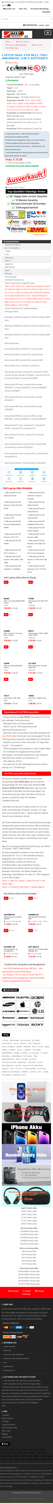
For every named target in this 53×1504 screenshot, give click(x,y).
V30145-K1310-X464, (9, 1062)
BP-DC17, (23, 1043)
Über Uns (23, 9)
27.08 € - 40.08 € (27, 1449)
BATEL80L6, (6, 1056)
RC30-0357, (37, 1043)
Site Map (5, 1421)
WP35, (34, 1047)
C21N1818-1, (32, 1062)
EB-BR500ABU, (17, 1056)
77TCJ (23, 299)
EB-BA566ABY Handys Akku (29, 1281)
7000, (35, 1056)
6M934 (12, 299)
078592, (4, 1050)
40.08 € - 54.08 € (39, 1449)
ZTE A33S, (44, 1053)
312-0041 (26, 107)
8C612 (48, 299)
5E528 (34, 296)
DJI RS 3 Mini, (41, 1069)
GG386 (6, 663)
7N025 (29, 299)
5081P (12, 296)
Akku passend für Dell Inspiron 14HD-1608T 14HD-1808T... (14, 560)
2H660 (20, 103)
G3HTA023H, (27, 1056)
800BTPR (36, 299)
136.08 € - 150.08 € (33, 1456)
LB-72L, (16, 1043)
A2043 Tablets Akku (29, 1214)
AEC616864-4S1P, (8, 1065)
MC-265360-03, (7, 1075)
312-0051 (34, 107)
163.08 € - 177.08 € (6, 1459)
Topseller (5, 1415)
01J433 (19, 305)
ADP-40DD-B (33, 947)
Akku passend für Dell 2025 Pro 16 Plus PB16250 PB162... (13, 505)
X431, (40, 1072)
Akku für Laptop (22, 42)
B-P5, (30, 1043)
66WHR (13, 305)
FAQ (41, 1499)
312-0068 (35, 302)
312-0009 (38, 103)
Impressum (8, 1366)
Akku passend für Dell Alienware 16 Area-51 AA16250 (35, 496)
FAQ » (4, 1406)
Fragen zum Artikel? (16, 187)
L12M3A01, (27, 1050)
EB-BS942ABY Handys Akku (29, 1275)
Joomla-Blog (7, 1437)
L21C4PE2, (24, 1053)
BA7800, (16, 1053)
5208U (17, 296)
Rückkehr (47, 12)
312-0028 (18, 107)
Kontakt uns (10, 9)
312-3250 (26, 110)
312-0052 (27, 302)
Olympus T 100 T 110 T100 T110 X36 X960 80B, (19, 1069)
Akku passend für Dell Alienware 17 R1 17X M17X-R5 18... (37, 569)
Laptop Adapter (37, 887)
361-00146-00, (34, 1053)
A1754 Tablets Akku (29, 1217)
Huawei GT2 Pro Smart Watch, (33, 1065)
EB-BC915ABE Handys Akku (29, 1284)
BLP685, (25, 1059)
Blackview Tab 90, (20, 1075)
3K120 (7, 296)
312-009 (42, 107)
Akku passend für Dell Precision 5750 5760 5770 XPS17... (36, 544)
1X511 (14, 103)
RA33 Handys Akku (29, 1261)
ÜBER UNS (7, 1350)
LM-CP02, (33, 1072)
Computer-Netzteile (19, 887)
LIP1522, (41, 1047)
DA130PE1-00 (9, 947)
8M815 (7, 302)
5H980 (39, 296)
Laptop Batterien (8, 1425)
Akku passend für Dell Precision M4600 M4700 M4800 (12, 524)
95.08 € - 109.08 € (41, 1453)
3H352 (41, 293)
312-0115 (18, 110)
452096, (46, 1072)
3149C (30, 293)
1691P (32, 100)
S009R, (47, 1047)
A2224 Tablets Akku (29, 1211)
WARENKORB (31, 25)
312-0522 (43, 302)
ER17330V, (32, 1059)
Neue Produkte (8, 1418)
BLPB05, (19, 1047)
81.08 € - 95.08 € (29, 1453)
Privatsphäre (9, 1346)
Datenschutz (9, 1370)
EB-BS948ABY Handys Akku (29, 1271)
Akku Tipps (6, 1431)
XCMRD (7, 631)
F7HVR (31, 599)
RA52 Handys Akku (29, 1251)
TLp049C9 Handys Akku (29, 1244)
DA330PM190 (9, 915)
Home (8, 42)
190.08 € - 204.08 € (33, 1459)
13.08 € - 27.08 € (15, 1449)
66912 (45, 296)
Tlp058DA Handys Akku (29, 1241)
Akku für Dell (37, 45)
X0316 (12, 302)
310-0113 (19, 302)
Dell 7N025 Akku (12, 48)
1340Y (38, 100)
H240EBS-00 (33, 915)
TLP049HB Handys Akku (29, 1231)
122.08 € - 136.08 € (20, 1456)
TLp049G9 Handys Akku (29, 1238)
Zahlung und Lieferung (14, 1354)
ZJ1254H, (5, 1040)
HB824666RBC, (7, 1053)
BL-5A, (20, 1050)
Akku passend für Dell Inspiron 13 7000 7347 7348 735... (37, 560)
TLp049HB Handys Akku (29, 1234)
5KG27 (31, 631)
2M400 (31, 103)
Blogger (5, 1434)
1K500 (9, 103)
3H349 (36, 293)
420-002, (18, 1065)
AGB (5, 1362)
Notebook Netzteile (9, 1428)
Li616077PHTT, (7, 1043)
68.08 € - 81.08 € (17, 1453)
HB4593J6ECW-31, (8, 1059)
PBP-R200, (27, 1047)
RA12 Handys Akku (29, 1264)
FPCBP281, (25, 1072)
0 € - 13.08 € (4, 1449)
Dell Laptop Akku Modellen (16, 45)
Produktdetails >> (40, 235)
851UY (42, 299)
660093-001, (22, 1062)
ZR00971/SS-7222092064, (11, 1072)
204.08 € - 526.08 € (46, 1459)
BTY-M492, (36, 1040)
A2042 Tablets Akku (29, 1224)
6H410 (7, 299)
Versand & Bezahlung (40, 9)
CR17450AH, (37, 1050)
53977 (23, 296)
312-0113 (10, 110)
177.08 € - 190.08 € (20, 1459)
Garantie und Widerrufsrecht (16, 1358)
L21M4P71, (12, 1050)
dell (26, 85)
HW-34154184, (25, 1040)
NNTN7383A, (14, 1040)
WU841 (6, 599)
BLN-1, (18, 1059)
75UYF (27, 100)
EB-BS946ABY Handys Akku (29, 1278)
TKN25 (31, 696)
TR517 (6, 696)
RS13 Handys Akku (29, 1258)
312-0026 (10, 107)
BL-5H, (40, 1062)
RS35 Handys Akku (29, 1255)
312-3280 (34, 110)
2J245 (26, 103)
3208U (7, 305)
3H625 (47, 293)
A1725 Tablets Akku (29, 1221)
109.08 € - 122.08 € (6, 1456)
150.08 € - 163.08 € (46, 1456)
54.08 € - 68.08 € (6, 1453)
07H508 (25, 305)
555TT (28, 296)
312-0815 (32, 663)
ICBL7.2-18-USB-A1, (8, 1047)
